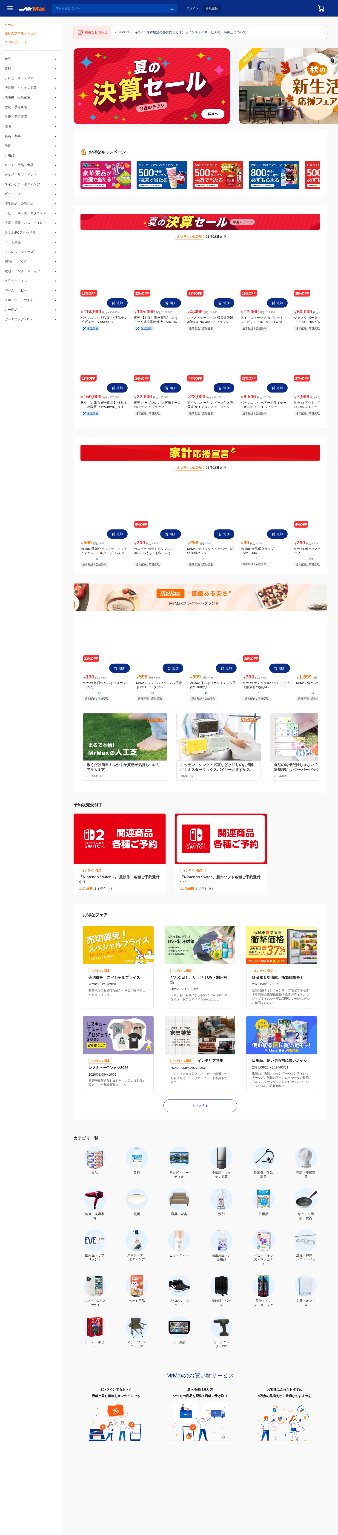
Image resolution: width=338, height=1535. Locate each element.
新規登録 (212, 8)
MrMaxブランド (16, 44)
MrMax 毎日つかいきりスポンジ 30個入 (106, 689)
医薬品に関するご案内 (251, 1531)
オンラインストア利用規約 (118, 1531)
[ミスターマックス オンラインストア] (32, 8)
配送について (124, 1494)
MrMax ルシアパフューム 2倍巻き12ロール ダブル (159, 690)
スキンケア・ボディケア (22, 192)
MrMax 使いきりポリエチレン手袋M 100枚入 (212, 689)
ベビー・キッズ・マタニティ (25, 222)
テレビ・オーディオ (19, 80)
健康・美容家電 (16, 121)
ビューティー (14, 202)
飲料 (8, 70)
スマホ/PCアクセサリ (20, 243)
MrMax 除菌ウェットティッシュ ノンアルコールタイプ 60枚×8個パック (103, 554)
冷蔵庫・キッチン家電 (21, 90)
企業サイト (208, 1493)
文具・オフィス (16, 294)
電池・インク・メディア (22, 284)
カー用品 (11, 324)
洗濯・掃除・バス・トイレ (24, 232)
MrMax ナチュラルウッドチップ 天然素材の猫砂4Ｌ (266, 690)
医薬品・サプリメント (21, 181)
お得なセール (81, 1499)
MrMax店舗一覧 (169, 1494)
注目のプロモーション (21, 34)
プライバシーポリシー (85, 1531)
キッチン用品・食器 (19, 171)
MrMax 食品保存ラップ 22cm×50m (257, 554)
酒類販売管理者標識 (223, 1531)
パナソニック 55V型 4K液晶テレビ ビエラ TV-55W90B (103, 321)
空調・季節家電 (16, 111)
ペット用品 (13, 253)
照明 (8, 131)
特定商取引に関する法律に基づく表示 (184, 1531)
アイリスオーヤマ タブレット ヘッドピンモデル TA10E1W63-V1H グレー (264, 321)
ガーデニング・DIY (18, 335)
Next (332, 86)
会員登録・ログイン (86, 1494)
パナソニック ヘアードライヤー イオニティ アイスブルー (263, 407)
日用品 (9, 161)
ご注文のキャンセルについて (135, 1499)
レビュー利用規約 (147, 1531)
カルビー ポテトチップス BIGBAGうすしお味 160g (152, 554)
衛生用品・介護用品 (19, 212)
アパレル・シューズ (19, 263)
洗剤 (8, 151)
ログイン (192, 8)
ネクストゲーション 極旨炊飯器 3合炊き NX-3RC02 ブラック (210, 321)
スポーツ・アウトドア (21, 314)
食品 (8, 60)
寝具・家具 (13, 141)
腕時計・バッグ (16, 273)
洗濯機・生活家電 (17, 101)
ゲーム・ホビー (16, 304)
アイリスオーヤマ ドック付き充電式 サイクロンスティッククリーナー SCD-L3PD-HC (210, 407)
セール (9, 25)
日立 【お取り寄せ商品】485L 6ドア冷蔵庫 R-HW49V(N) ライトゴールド (103, 407)
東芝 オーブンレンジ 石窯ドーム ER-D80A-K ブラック (157, 407)
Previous (79, 86)
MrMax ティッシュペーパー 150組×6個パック (210, 554)
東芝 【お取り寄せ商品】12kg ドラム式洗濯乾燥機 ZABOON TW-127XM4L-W (155, 321)
